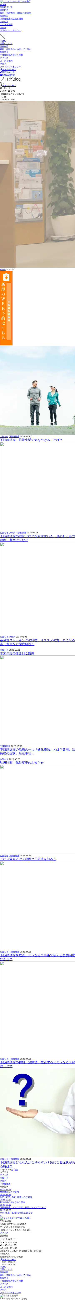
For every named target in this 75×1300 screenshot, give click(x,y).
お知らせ (4, 436)
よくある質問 (6, 24)
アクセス (4, 21)
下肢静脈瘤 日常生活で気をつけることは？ (31, 440)
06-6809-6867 (9, 85)
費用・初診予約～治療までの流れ (15, 13)
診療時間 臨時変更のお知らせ (22, 762)
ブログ (3, 27)
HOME (3, 4)
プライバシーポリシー (10, 30)
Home (3, 269)
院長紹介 (4, 16)
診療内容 (4, 10)
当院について (6, 7)
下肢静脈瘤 (14, 436)
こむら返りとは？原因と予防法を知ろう (28, 859)
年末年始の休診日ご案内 (17, 653)
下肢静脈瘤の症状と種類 (11, 18)
